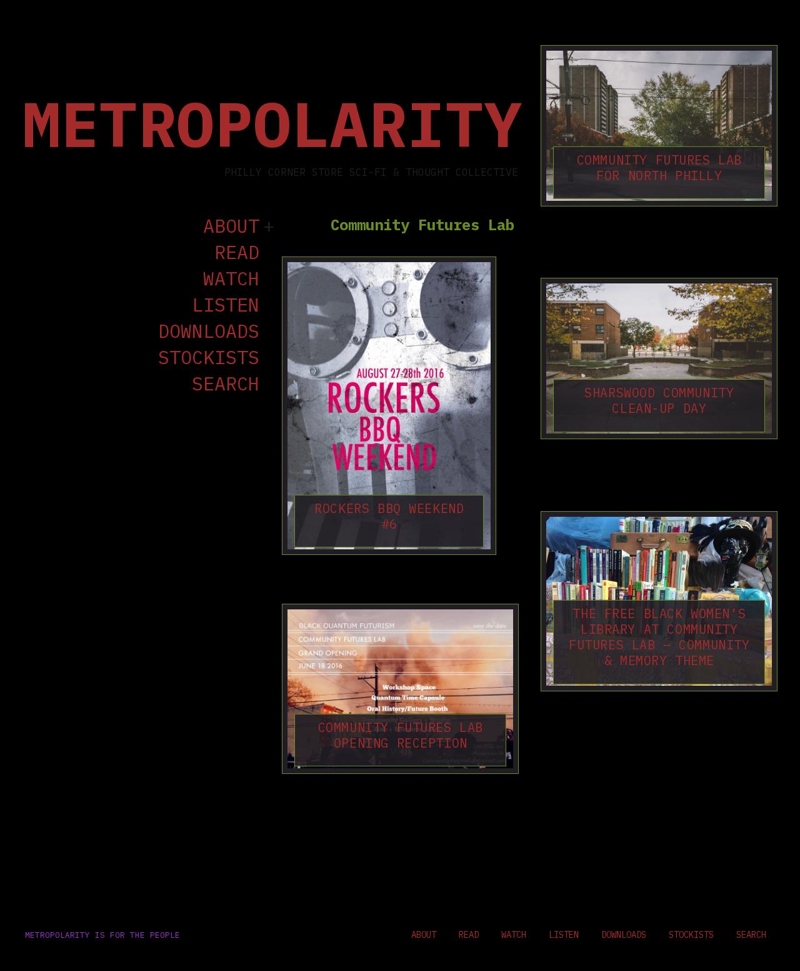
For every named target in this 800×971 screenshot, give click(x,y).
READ (236, 252)
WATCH (231, 279)
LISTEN (225, 305)
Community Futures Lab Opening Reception (400, 735)
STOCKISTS (208, 358)
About (231, 226)
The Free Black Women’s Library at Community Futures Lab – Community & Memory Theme (659, 637)
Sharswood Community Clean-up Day (659, 400)
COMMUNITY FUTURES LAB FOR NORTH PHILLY (659, 167)
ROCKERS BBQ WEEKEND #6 (389, 516)
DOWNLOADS (208, 331)
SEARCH (225, 384)
